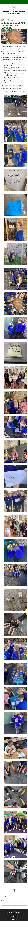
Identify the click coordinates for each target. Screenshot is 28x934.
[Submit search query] (16, 2)
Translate (11, 2)
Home (2, 19)
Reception (10, 20)
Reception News (19, 20)
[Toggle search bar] (2, 2)
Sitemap (14, 917)
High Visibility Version (14, 915)
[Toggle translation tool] (6, 2)
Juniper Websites (18, 913)
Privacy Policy (14, 919)
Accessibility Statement (14, 916)
